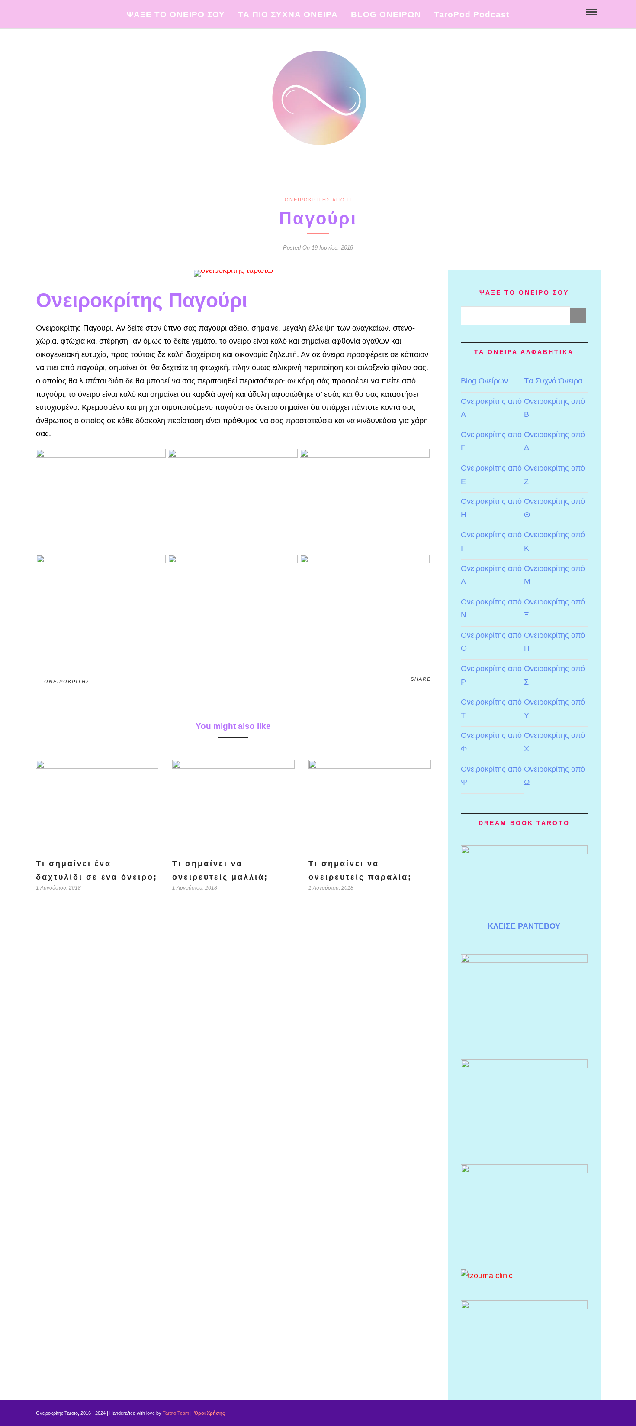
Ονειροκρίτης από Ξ (554, 609)
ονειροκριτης (67, 681)
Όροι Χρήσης (209, 1413)
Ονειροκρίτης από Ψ (491, 776)
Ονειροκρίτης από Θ (554, 508)
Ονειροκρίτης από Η (491, 508)
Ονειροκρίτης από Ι (491, 541)
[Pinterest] (59, 11)
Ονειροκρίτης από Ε (491, 475)
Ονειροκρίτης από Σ (554, 675)
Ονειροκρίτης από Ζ (554, 475)
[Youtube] (50, 11)
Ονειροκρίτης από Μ (554, 575)
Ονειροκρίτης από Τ (491, 709)
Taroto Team (176, 1413)
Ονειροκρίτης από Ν (491, 609)
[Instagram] (68, 11)
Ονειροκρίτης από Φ (491, 742)
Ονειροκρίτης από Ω (554, 776)
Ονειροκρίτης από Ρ (491, 675)
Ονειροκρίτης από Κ (554, 541)
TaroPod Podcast (471, 14)
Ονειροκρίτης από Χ (554, 742)
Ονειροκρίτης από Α (491, 408)
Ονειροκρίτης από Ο (491, 642)
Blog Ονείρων (484, 381)
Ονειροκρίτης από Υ (554, 709)
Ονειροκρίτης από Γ (491, 441)
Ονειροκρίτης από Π (318, 199)
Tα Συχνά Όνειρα (553, 381)
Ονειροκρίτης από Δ (554, 441)
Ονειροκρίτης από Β (554, 408)
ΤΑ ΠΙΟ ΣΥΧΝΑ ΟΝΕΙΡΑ (288, 14)
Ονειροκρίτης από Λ (491, 575)
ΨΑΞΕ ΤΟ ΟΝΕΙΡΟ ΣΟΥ (176, 14)
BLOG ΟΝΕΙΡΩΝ (386, 14)
